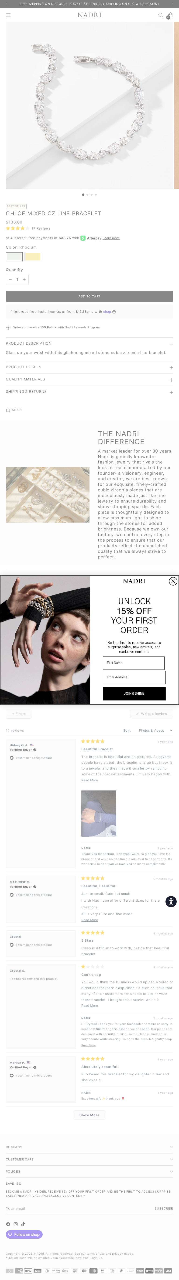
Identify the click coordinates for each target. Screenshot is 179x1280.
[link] (134, 581)
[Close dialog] (173, 581)
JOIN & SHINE (134, 693)
